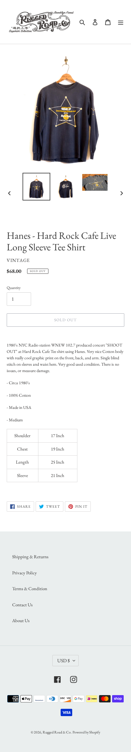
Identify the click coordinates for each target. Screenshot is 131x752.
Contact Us (22, 605)
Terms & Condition (29, 588)
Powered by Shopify (86, 732)
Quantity (14, 287)
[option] (36, 186)
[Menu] (120, 21)
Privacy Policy (24, 573)
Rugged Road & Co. (57, 732)
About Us (21, 620)
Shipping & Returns (30, 556)
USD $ (63, 660)
